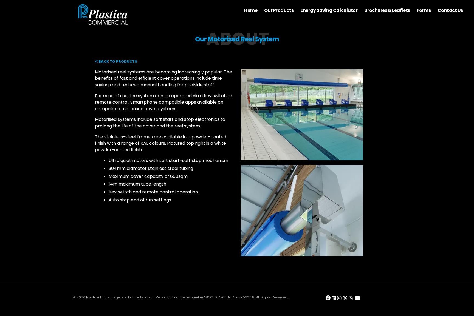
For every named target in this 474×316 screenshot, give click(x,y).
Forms (424, 10)
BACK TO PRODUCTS (117, 61)
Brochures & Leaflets (387, 10)
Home (250, 10)
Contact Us (450, 10)
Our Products (279, 10)
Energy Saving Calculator (328, 10)
